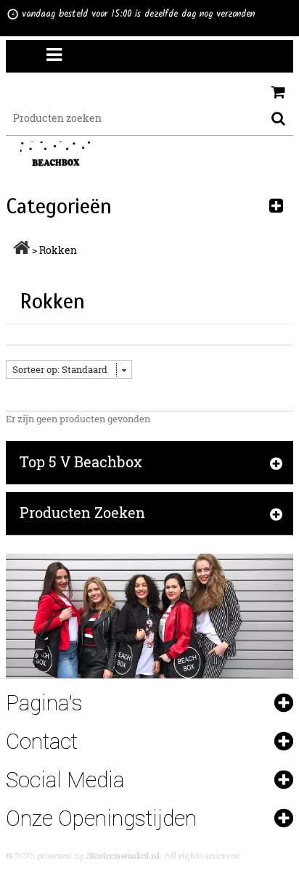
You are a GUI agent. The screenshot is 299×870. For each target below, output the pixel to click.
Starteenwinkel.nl (123, 855)
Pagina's (44, 702)
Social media (65, 779)
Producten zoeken (82, 512)
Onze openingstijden (101, 818)
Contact (42, 741)
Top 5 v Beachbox (81, 461)
